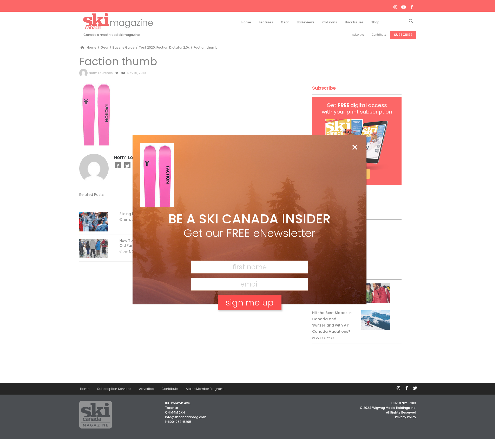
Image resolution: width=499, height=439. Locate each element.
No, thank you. (249, 320)
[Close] (355, 147)
